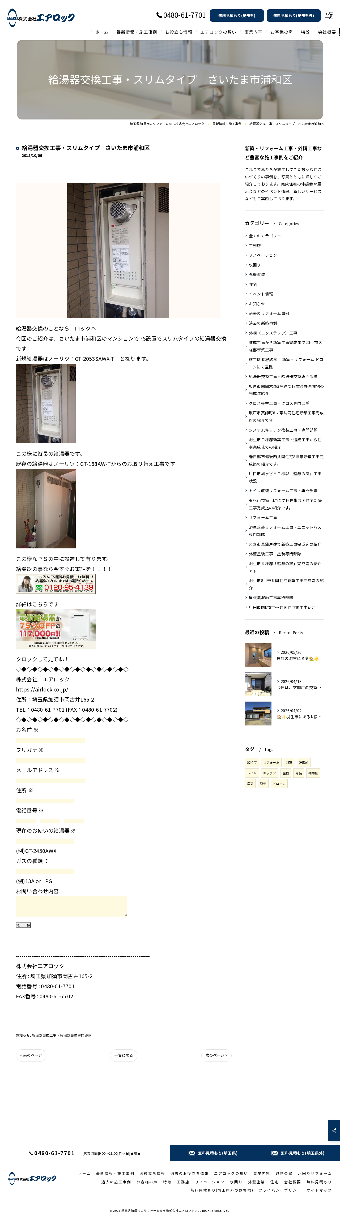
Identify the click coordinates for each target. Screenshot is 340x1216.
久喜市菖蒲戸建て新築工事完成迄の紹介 (285, 544)
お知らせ (23, 1035)
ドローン (279, 783)
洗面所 (304, 762)
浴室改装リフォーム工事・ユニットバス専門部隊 (285, 530)
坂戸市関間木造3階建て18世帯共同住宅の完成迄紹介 (286, 389)
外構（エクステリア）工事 (273, 333)
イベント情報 (261, 294)
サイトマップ (319, 1190)
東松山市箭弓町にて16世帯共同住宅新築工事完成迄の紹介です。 (285, 503)
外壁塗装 (257, 274)
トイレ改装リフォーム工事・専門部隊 (283, 490)
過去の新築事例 (263, 323)
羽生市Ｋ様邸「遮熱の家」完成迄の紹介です (285, 567)
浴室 (289, 762)
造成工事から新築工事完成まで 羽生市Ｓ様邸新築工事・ (285, 346)
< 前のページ (31, 1055)
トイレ (252, 773)
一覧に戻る (123, 1055)
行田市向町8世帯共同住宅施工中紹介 (282, 607)
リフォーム (271, 762)
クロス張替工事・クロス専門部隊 (279, 403)
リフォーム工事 (263, 517)
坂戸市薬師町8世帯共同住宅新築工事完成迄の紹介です (286, 416)
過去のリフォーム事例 (269, 313)
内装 (298, 773)
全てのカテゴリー (265, 235)
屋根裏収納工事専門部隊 (271, 597)
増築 (250, 783)
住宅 (253, 284)
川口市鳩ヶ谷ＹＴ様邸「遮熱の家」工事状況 (285, 477)
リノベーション (263, 255)
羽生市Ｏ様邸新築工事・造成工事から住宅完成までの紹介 (285, 443)
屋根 (286, 773)
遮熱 (263, 783)
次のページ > (216, 1055)
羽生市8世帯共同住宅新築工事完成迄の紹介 (286, 584)
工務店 (255, 245)
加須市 (252, 762)
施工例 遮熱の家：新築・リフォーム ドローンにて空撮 (286, 362)
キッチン (269, 773)
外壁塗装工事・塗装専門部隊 (275, 553)
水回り (255, 265)
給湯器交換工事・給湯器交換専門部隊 (61, 1035)
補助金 (313, 773)
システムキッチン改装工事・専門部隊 (283, 430)
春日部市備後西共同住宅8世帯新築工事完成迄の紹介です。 (286, 460)
